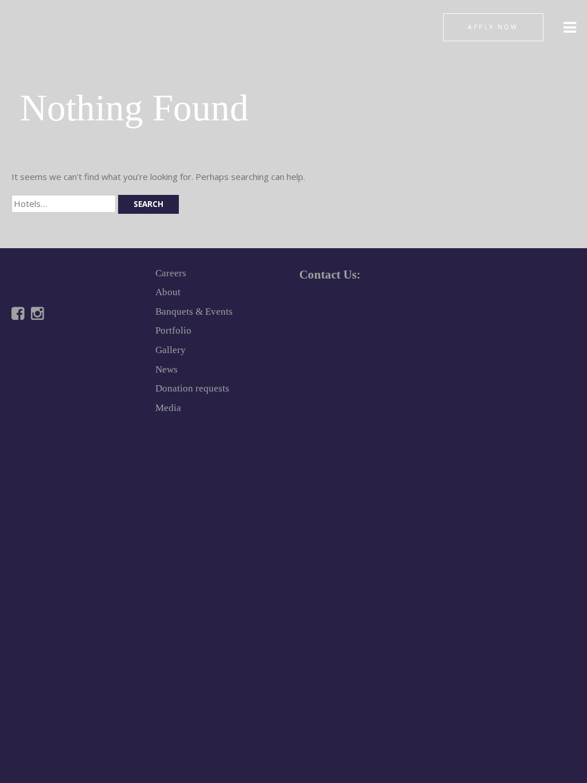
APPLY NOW (493, 27)
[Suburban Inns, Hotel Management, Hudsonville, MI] (54, 353)
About (168, 292)
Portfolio (173, 330)
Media (168, 407)
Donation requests (192, 388)
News (166, 369)
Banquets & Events (194, 311)
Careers (170, 273)
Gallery (170, 349)
